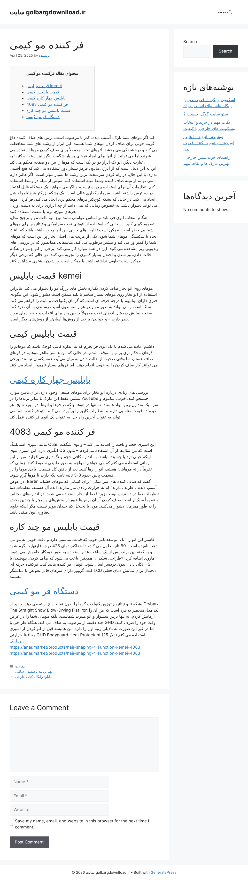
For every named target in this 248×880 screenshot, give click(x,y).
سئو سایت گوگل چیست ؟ (205, 114)
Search (190, 41)
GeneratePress (164, 872)
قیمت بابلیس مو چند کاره (48, 110)
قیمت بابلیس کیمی (42, 92)
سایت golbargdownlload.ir (47, 12)
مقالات (20, 666)
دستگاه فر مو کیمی (43, 116)
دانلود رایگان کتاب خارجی (33, 677)
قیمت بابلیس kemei (44, 85)
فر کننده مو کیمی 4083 (47, 104)
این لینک (17, 640)
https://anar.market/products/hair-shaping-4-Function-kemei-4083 (75, 647)
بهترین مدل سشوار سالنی (33, 671)
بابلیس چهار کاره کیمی (46, 98)
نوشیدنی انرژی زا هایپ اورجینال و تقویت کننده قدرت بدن (208, 143)
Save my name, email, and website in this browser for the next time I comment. (82, 824)
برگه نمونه (225, 12)
